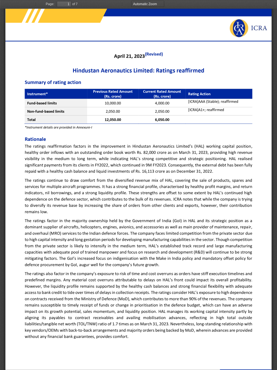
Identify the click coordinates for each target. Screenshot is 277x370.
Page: (50, 4)
